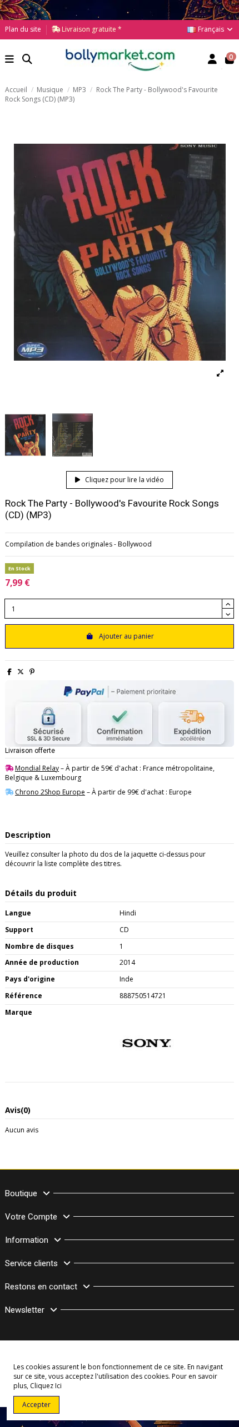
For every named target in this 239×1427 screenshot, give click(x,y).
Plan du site (23, 29)
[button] (9, 60)
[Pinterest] (31, 671)
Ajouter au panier (126, 636)
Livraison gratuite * (91, 29)
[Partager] (9, 671)
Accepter (36, 1404)
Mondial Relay (37, 768)
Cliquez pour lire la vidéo (123, 479)
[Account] (212, 60)
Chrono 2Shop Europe (50, 792)
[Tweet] (20, 671)
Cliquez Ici (46, 1385)
